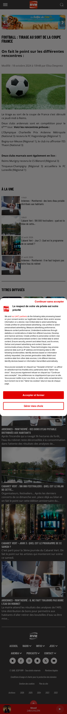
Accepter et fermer (33, 395)
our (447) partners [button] (19, 316)
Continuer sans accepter (49, 301)
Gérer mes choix (33, 406)
